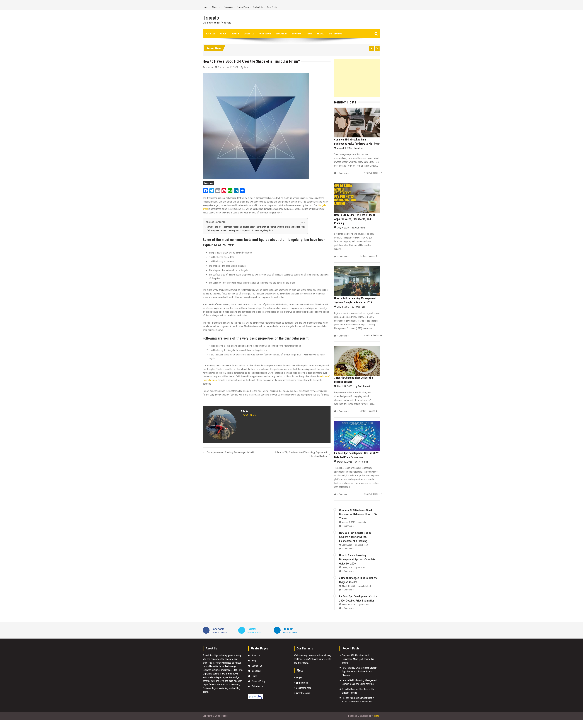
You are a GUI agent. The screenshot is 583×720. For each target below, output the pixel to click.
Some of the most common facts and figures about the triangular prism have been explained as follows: (255, 227)
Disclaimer (228, 7)
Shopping (297, 33)
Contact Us (258, 7)
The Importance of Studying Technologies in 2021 (230, 452)
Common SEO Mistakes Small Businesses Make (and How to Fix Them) (358, 514)
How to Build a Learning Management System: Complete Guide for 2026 (357, 559)
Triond (376, 715)
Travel (320, 33)
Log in (299, 677)
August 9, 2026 (344, 148)
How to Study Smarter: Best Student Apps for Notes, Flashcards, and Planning (354, 219)
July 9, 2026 (343, 227)
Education (281, 33)
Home (205, 7)
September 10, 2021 (228, 67)
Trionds (211, 18)
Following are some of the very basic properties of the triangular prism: (239, 230)
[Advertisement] (357, 78)
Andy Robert (361, 227)
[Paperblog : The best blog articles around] (255, 698)
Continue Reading (372, 173)
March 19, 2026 (344, 386)
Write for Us (272, 7)
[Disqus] (267, 500)
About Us (216, 7)
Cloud (223, 33)
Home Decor (265, 33)
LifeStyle (249, 33)
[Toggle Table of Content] (301, 222)
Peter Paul (360, 307)
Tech (309, 33)
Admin (247, 67)
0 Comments (343, 173)
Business (210, 33)
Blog (254, 660)
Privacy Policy (243, 7)
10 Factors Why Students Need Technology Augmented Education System (300, 454)
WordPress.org (303, 693)
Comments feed (303, 687)
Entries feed (302, 682)
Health (235, 33)
